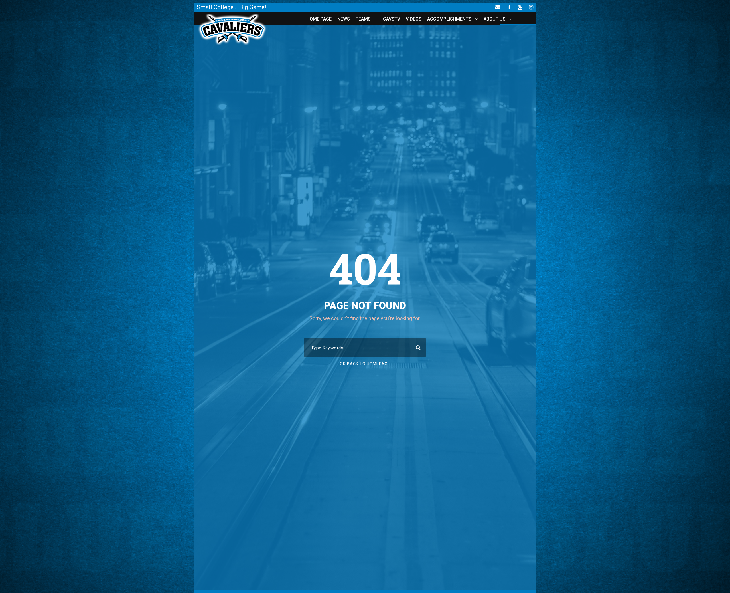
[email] (497, 7)
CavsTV (391, 19)
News (343, 19)
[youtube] (520, 7)
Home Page (319, 19)
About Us (495, 19)
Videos (413, 19)
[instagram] (531, 7)
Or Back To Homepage (365, 364)
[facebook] (509, 7)
